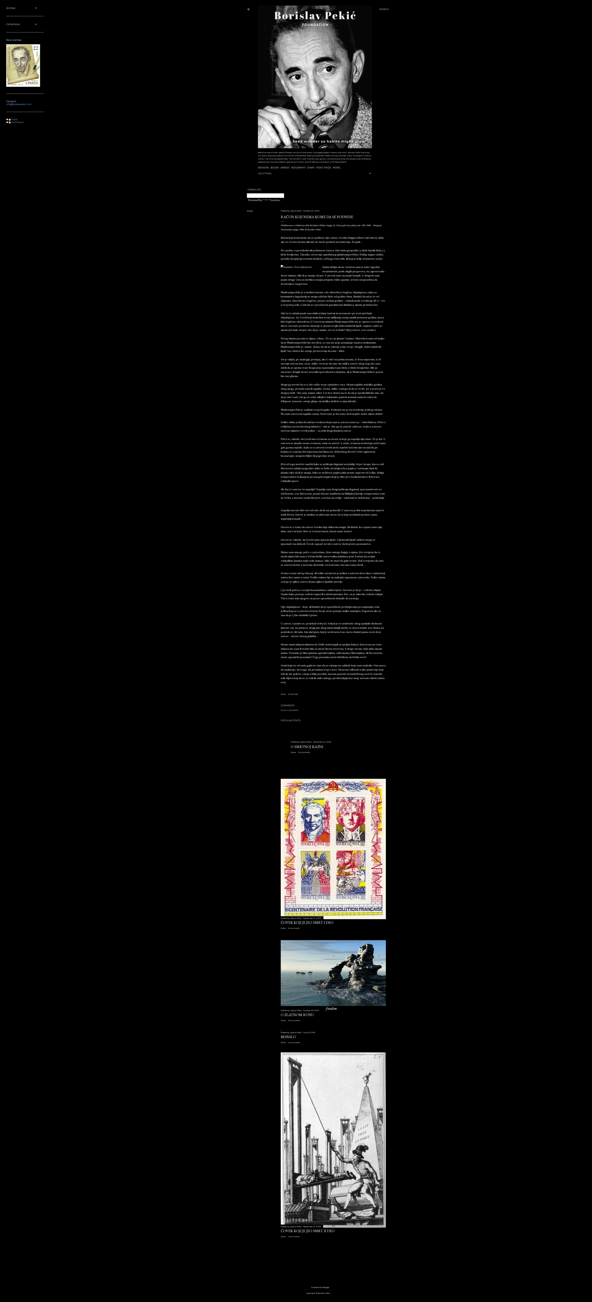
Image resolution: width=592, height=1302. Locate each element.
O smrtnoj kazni (307, 746)
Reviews (263, 167)
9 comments (293, 1236)
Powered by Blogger (320, 1287)
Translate (274, 200)
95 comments (294, 1020)
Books (275, 167)
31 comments (294, 1042)
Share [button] (250, 211)
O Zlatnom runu (297, 1014)
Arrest (285, 167)
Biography (298, 167)
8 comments (294, 928)
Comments (17, 122)
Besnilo (288, 1036)
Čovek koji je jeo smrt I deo (307, 922)
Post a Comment (289, 710)
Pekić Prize (323, 167)
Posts (14, 119)
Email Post (293, 694)
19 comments (304, 752)
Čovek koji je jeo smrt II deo (308, 1230)
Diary (310, 167)
